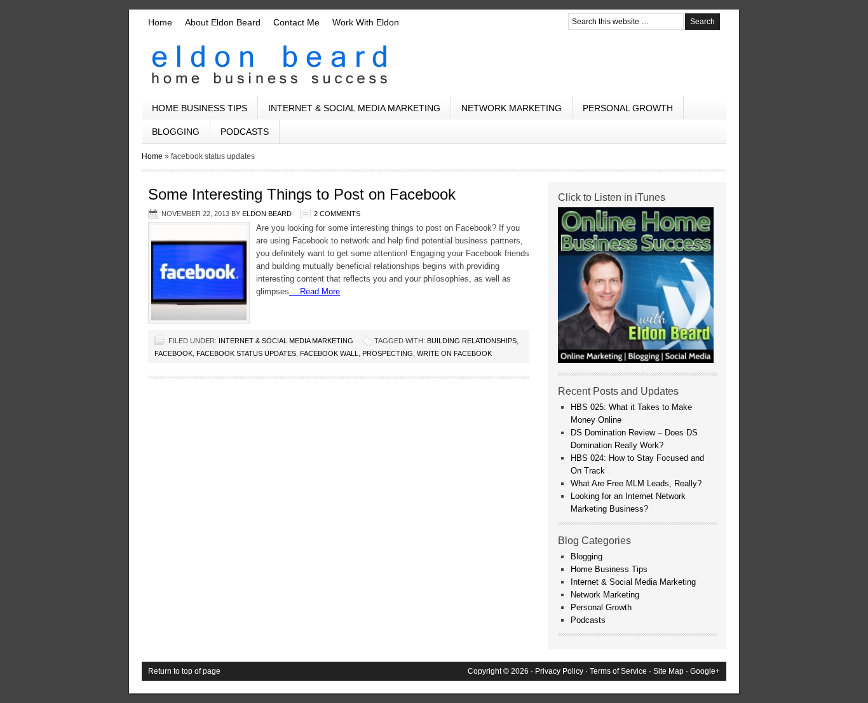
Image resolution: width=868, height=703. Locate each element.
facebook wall (329, 353)
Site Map (668, 671)
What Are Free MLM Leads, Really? (636, 483)
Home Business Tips (199, 108)
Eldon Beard (434, 65)
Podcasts (244, 131)
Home (160, 22)
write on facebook (454, 353)
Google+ (705, 671)
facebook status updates (246, 353)
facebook (173, 353)
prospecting (387, 353)
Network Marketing (511, 108)
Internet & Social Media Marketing (354, 108)
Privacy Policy (559, 671)
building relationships (472, 341)
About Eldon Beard (223, 22)
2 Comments (337, 213)
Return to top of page (184, 671)
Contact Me (296, 22)
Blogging (176, 131)
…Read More (314, 291)
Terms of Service (618, 671)
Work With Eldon (365, 22)
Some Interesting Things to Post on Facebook (302, 194)
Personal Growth (628, 108)
